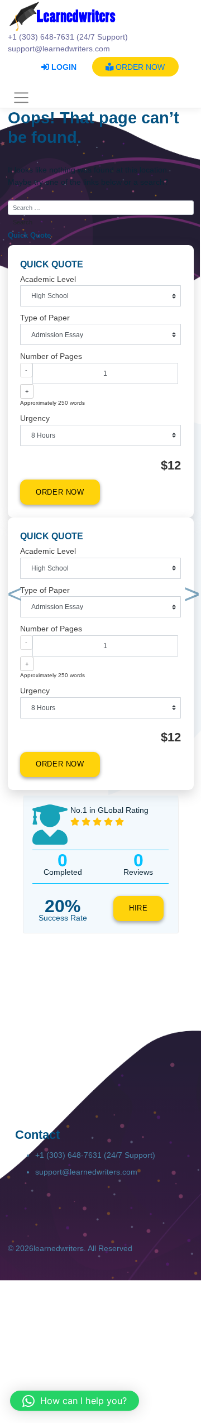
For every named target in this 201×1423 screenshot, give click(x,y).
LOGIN (62, 67)
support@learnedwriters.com (86, 1171)
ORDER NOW (139, 67)
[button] (12, 596)
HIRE (138, 908)
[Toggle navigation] (21, 98)
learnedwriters (59, 1248)
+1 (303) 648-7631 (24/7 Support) (95, 1155)
